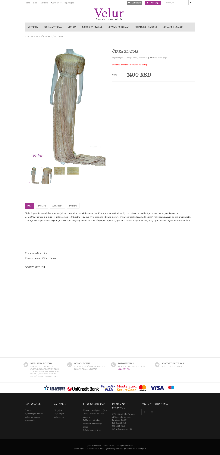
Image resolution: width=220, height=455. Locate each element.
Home (27, 3)
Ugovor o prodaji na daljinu (95, 410)
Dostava (42, 205)
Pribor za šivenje (92, 27)
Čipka (49, 36)
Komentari (57, 205)
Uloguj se (58, 410)
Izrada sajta (79, 448)
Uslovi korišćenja (32, 417)
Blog (35, 3)
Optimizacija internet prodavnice (119, 448)
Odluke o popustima (92, 430)
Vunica (72, 27)
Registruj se (59, 413)
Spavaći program (119, 27)
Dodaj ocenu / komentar (136, 57)
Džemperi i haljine (146, 27)
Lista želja (136, 3)
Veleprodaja (30, 420)
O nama (28, 410)
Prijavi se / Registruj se (63, 3)
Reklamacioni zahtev (92, 420)
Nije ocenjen (117, 57)
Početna (29, 36)
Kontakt (44, 3)
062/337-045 (124, 369)
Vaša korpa (154, 3)
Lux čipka (58, 36)
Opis (29, 205)
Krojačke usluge (173, 27)
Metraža (33, 27)
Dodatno (73, 205)
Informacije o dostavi (34, 413)
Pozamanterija (53, 27)
